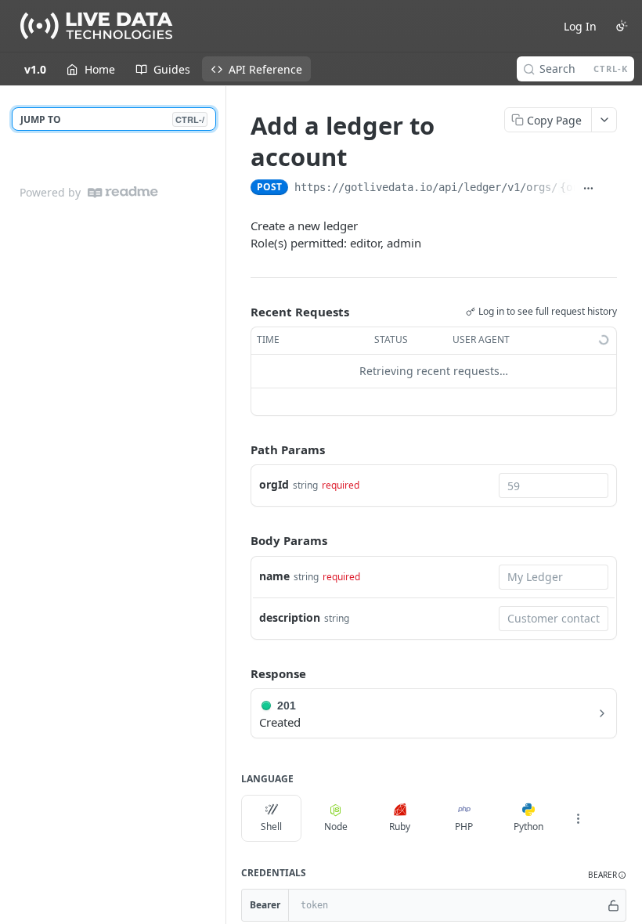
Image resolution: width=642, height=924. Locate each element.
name (274, 575)
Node (336, 826)
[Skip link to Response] (239, 673)
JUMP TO (112, 119)
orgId (274, 484)
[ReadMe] (123, 192)
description (289, 617)
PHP (464, 826)
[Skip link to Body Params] (239, 541)
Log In (580, 26)
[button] (607, 875)
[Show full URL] (589, 188)
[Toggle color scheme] (621, 25)
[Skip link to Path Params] (239, 449)
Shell (271, 826)
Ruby (399, 826)
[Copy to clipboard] (609, 188)
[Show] (613, 905)
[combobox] (553, 485)
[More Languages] (577, 818)
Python (528, 826)
